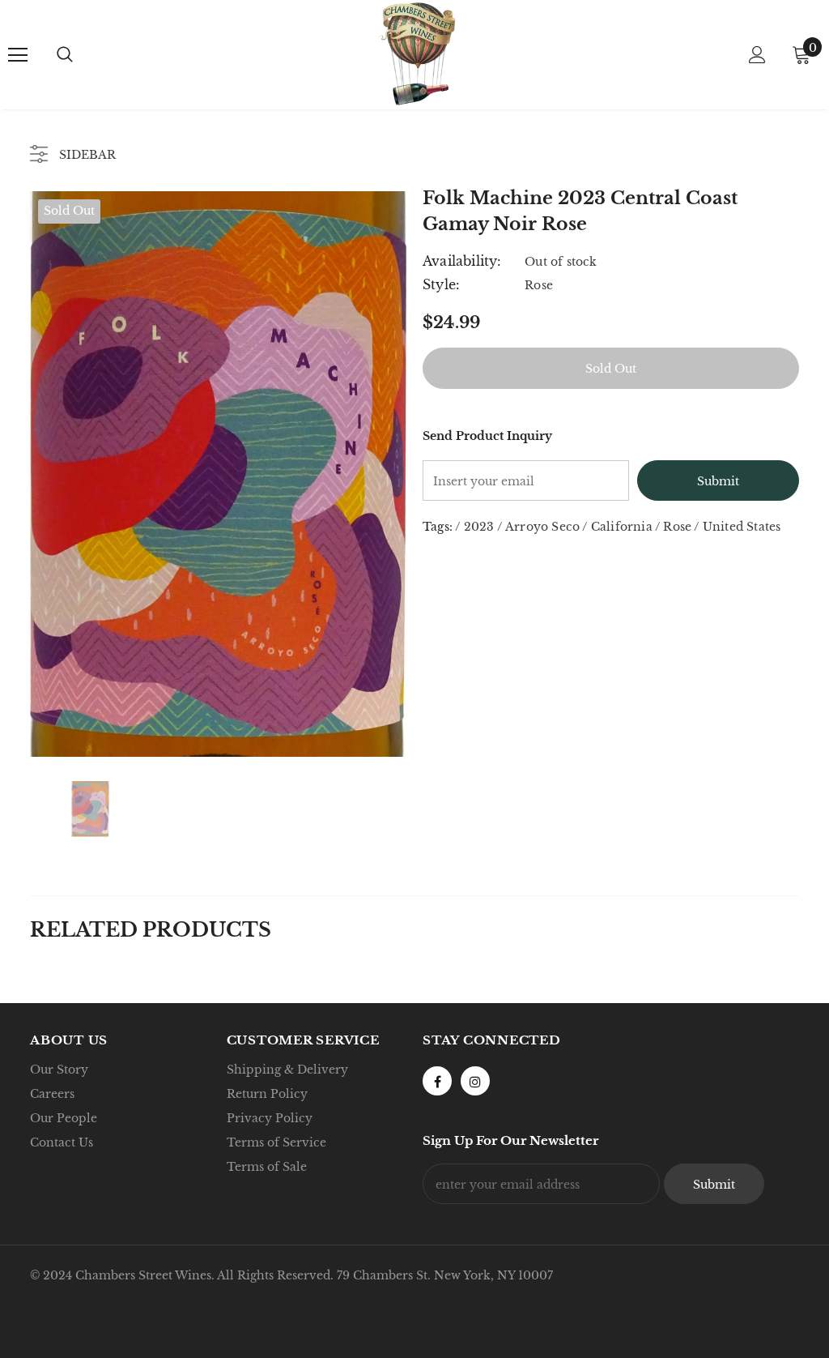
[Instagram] (475, 1080)
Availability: (462, 261)
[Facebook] (437, 1080)
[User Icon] (757, 54)
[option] (218, 474)
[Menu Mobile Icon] (18, 55)
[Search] (65, 55)
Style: (441, 284)
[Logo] (417, 54)
